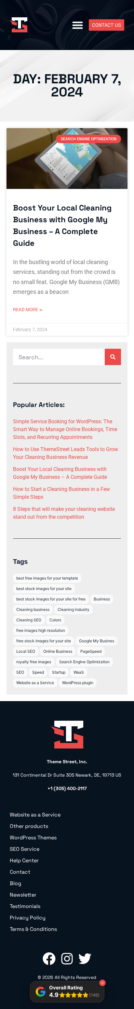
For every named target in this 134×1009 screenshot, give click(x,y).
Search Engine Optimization (84, 661)
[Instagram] (67, 958)
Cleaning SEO (28, 619)
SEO (20, 672)
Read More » (28, 309)
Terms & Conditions (33, 929)
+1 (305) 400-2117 (67, 788)
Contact (20, 872)
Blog (15, 883)
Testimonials (25, 906)
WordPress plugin (77, 682)
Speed (38, 672)
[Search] (113, 357)
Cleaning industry (73, 609)
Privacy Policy (28, 918)
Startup (58, 672)
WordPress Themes (33, 837)
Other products (29, 826)
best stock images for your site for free (51, 599)
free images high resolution (40, 630)
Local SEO (25, 651)
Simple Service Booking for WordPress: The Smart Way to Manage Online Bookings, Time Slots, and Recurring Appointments (65, 429)
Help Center (24, 860)
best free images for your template (47, 578)
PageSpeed (90, 651)
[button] (77, 25)
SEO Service (24, 849)
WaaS (79, 672)
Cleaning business (32, 609)
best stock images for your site (44, 588)
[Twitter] (84, 958)
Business (102, 599)
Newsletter (23, 895)
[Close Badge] (102, 983)
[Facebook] (49, 958)
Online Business (57, 651)
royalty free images (33, 661)
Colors (55, 619)
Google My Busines (96, 640)
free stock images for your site (43, 640)
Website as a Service (35, 682)
